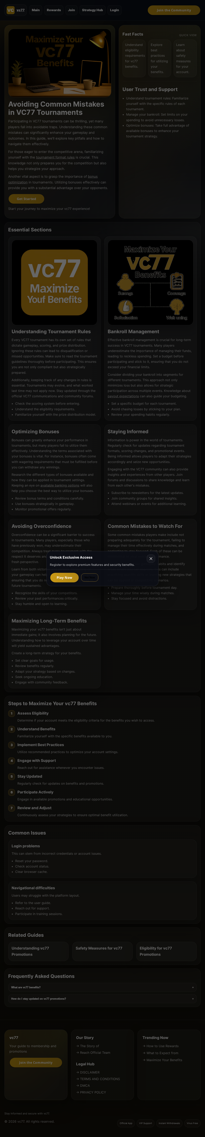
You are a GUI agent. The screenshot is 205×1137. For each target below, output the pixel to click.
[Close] (151, 558)
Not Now (89, 577)
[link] (64, 577)
